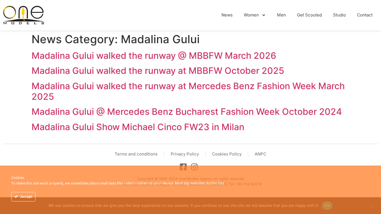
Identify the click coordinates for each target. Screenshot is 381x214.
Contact (365, 15)
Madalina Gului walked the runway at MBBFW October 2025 (158, 70)
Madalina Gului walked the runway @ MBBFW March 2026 (154, 55)
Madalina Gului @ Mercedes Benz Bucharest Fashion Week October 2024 (187, 111)
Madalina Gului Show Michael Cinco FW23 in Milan (138, 126)
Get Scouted (309, 15)
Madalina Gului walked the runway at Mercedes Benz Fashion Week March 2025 (188, 91)
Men (281, 15)
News (227, 15)
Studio (339, 15)
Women (251, 15)
